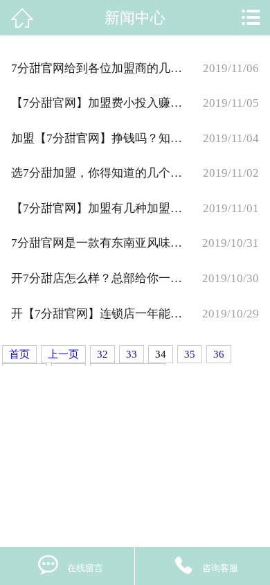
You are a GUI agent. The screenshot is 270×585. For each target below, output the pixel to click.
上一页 (63, 354)
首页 (19, 354)
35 (189, 354)
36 (218, 354)
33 (131, 354)
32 (102, 354)
